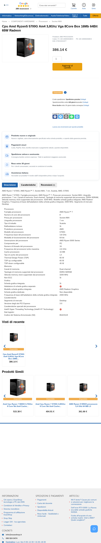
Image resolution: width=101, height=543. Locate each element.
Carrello (74, 8)
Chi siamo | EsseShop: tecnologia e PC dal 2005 (14, 501)
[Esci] (94, 5)
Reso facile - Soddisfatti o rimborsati (48, 515)
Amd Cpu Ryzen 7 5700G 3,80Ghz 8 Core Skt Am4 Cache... (50, 405)
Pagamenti (41, 500)
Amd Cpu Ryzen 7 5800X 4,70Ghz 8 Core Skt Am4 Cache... (17, 405)
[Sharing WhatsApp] (71, 117)
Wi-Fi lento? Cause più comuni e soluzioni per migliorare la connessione (84, 502)
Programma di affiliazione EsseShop (14, 513)
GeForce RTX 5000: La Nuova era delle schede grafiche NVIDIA (83, 510)
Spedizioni (41, 507)
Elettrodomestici (42, 16)
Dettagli (83, 99)
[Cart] (74, 6)
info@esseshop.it (14, 535)
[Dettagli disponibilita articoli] (65, 92)
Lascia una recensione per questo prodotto (67, 127)
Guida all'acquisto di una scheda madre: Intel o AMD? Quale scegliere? (83, 518)
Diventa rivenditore (11, 509)
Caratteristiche (28, 185)
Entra (94, 8)
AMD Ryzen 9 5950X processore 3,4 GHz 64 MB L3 (83, 405)
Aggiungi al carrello (67, 67)
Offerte (95, 16)
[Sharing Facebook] (54, 117)
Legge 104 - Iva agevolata (15, 522)
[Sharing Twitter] (60, 117)
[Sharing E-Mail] (66, 117)
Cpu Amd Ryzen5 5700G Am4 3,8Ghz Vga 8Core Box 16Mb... (13, 356)
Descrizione (10, 185)
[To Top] (95, 537)
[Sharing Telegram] (77, 117)
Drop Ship (8, 518)
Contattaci (8, 525)
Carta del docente (44, 503)
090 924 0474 (11, 538)
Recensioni (48, 185)
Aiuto (84, 8)
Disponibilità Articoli (45, 510)
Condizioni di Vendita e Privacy (16, 505)
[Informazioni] (84, 5)
